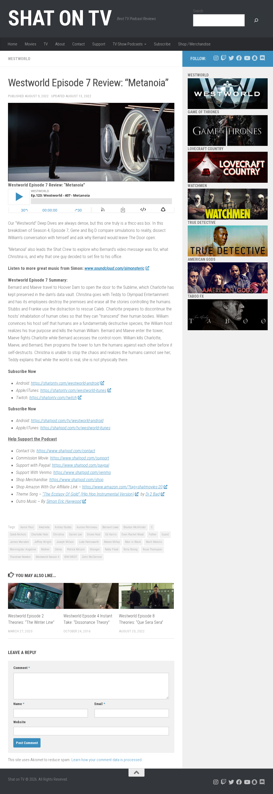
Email (99, 704)
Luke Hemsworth (89, 542)
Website (19, 722)
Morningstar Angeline (23, 549)
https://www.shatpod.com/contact (66, 450)
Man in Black (133, 542)
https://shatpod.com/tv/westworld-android (67, 420)
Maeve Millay (112, 542)
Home (12, 44)
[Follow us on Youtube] (247, 58)
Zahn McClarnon (92, 557)
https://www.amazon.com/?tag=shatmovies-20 (122, 486)
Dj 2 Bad (153, 494)
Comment (21, 668)
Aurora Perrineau (87, 527)
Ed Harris (111, 534)
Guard (165, 534)
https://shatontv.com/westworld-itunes (73, 390)
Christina (58, 534)
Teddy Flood (111, 549)
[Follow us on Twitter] (231, 58)
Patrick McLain (76, 549)
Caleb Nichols (18, 534)
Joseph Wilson (65, 542)
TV (46, 44)
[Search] (256, 20)
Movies (30, 44)
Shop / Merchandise (194, 44)
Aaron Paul (27, 527)
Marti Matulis (154, 542)
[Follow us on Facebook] (239, 58)
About (60, 44)
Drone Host (93, 534)
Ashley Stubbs (63, 527)
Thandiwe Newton (20, 557)
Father (152, 534)
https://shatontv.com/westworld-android (65, 383)
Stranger (95, 549)
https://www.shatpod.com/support (79, 458)
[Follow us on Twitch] (223, 58)
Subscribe (162, 44)
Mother (45, 549)
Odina (58, 549)
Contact (78, 44)
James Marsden (19, 542)
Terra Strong (130, 549)
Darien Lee (75, 534)
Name (18, 704)
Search (198, 11)
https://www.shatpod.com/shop (76, 479)
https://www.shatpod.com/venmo (82, 472)
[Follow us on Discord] (262, 58)
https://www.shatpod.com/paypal (80, 465)
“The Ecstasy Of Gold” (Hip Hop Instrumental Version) (88, 494)
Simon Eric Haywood (63, 501)
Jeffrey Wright (42, 542)
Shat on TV (60, 18)
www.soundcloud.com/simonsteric (114, 268)
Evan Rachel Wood (133, 534)
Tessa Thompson (152, 549)
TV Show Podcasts (128, 44)
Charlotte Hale (39, 534)
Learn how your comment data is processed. (107, 759)
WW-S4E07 (70, 557)
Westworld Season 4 (47, 557)
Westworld (19, 58)
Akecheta (44, 527)
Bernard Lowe (110, 527)
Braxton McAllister (134, 527)
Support (98, 44)
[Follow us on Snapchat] (254, 58)
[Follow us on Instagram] (216, 58)
